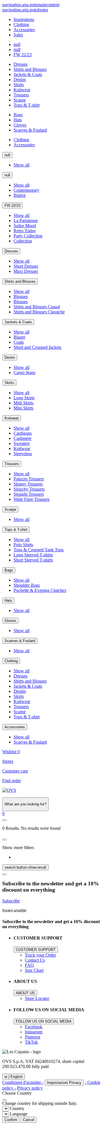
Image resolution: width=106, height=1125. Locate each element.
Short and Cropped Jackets (37, 347)
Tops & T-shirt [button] (27, 105)
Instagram (33, 1031)
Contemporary (26, 190)
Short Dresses (26, 266)
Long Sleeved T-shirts (33, 554)
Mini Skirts (23, 408)
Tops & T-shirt (16, 529)
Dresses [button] (20, 64)
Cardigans (23, 433)
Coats (19, 342)
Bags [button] (18, 114)
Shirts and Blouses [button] (30, 69)
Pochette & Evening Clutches (40, 590)
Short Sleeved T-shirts (33, 560)
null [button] (17, 44)
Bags (9, 570)
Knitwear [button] (22, 89)
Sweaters (22, 443)
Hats (8, 600)
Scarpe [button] (20, 100)
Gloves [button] (20, 125)
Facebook (33, 1026)
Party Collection (28, 235)
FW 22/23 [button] (23, 54)
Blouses (21, 296)
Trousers (12, 464)
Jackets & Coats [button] (28, 74)
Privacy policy (30, 1088)
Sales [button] (18, 34)
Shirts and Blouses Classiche (39, 311)
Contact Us (35, 960)
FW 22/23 (12, 205)
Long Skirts (24, 397)
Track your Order (40, 955)
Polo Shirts (23, 544)
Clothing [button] (21, 24)
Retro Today (25, 230)
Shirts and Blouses (20, 281)
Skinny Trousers (28, 484)
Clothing (11, 661)
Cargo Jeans (24, 372)
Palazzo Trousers (29, 478)
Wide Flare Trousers (31, 499)
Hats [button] (18, 119)
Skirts (9, 383)
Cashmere (22, 438)
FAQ (29, 965)
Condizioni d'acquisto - (23, 1082)
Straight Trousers (29, 494)
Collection (23, 240)
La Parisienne (26, 220)
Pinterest (32, 1037)
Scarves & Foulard (20, 641)
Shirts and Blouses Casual (37, 306)
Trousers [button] (21, 94)
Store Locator (37, 998)
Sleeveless (23, 453)
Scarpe (10, 509)
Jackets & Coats (18, 322)
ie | (14, 1077)
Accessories (15, 727)
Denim (10, 357)
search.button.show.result (25, 867)
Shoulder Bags (27, 585)
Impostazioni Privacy (64, 1082)
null (7, 155)
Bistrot (19, 195)
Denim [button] (20, 79)
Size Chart (34, 970)
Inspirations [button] (24, 19)
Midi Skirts (23, 402)
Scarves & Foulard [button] (30, 130)
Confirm (11, 1120)
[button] (3, 813)
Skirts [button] (19, 84)
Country (17, 1108)
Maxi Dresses (26, 271)
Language (18, 1113)
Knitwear (12, 418)
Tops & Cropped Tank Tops (39, 549)
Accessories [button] (24, 29)
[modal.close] (4, 839)
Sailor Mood (25, 225)
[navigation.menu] (4, 820)
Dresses (11, 251)
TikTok (31, 1042)
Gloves (10, 621)
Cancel (28, 1120)
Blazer (19, 337)
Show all (21, 164)
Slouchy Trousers (29, 489)
